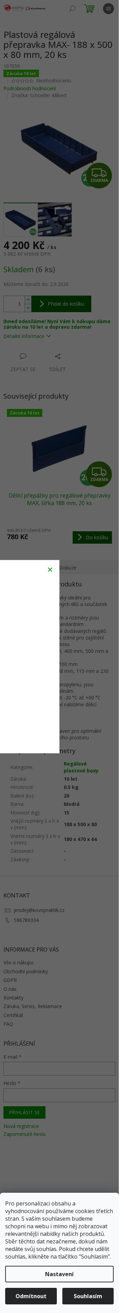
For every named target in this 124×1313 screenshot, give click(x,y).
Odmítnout (31, 1296)
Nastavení (59, 1274)
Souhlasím (88, 1296)
